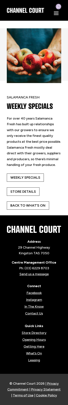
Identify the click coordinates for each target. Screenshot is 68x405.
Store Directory (34, 333)
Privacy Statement (46, 389)
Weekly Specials (25, 177)
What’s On (34, 353)
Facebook (34, 293)
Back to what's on (28, 205)
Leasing (34, 360)
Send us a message (34, 274)
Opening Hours (34, 340)
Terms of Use (23, 395)
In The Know (34, 306)
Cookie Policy (46, 395)
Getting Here (34, 346)
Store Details (23, 191)
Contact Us (34, 313)
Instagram (34, 300)
